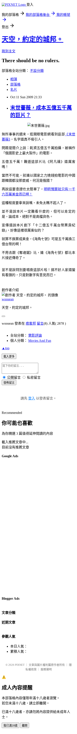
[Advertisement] (19, 527)
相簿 (13, 79)
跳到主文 (8, 51)
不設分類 (37, 71)
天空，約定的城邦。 (32, 39)
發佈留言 (9, 382)
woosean (8, 299)
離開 (24, 725)
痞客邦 (31, 323)
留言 (40, 323)
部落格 (15, 84)
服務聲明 (46, 669)
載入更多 (9, 356)
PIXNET (20, 664)
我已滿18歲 (10, 725)
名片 (13, 89)
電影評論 (35, 335)
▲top (5, 348)
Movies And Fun (39, 340)
